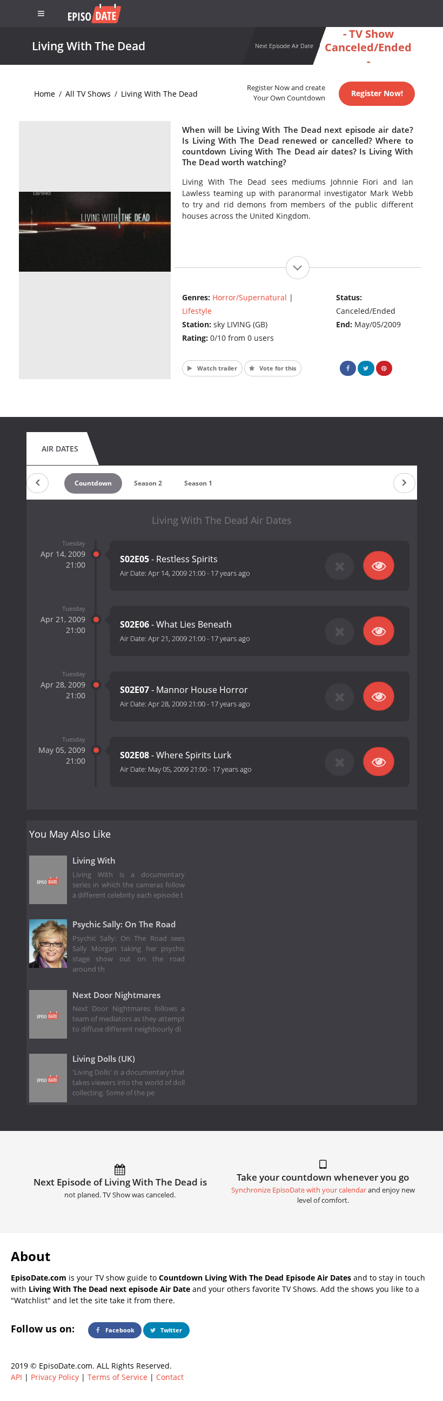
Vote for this (277, 368)
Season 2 (148, 483)
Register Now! (377, 93)
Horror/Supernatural (249, 297)
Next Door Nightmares (116, 995)
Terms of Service (117, 1377)
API (16, 1377)
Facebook (119, 1330)
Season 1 (198, 483)
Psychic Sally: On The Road (124, 924)
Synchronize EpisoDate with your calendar (298, 1190)
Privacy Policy (55, 1377)
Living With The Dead (159, 94)
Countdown (93, 483)
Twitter (170, 1330)
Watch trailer (216, 368)
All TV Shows (88, 94)
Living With (94, 861)
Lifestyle (197, 311)
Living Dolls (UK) (103, 1059)
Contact (170, 1377)
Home (44, 94)
